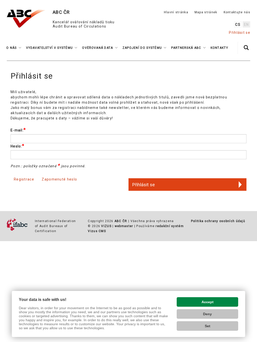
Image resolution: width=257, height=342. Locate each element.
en (246, 25)
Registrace (24, 179)
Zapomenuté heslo (59, 179)
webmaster (124, 226)
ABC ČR (120, 221)
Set (207, 326)
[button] (14, 48)
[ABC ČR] (26, 19)
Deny (207, 314)
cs (237, 25)
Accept (208, 302)
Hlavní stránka (176, 12)
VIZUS (106, 226)
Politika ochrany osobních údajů (218, 221)
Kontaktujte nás (237, 12)
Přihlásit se (239, 33)
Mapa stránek (206, 12)
